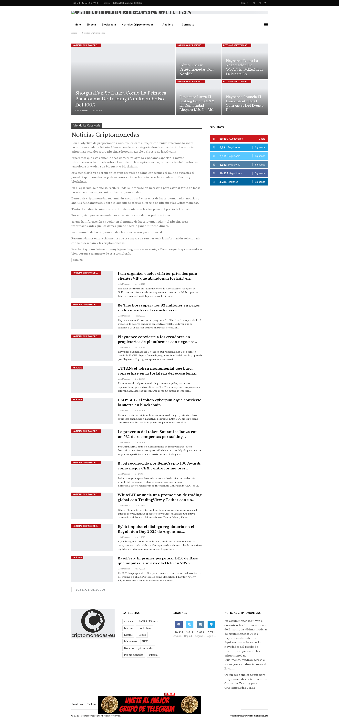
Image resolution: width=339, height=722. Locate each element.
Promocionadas (133, 654)
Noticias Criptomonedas (138, 24)
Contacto (188, 24)
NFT (145, 641)
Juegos (142, 634)
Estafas (78, 260)
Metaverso (130, 641)
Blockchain (109, 24)
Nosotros (106, 3)
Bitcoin (91, 24)
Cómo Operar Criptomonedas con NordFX (196, 69)
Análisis (167, 24)
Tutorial (153, 654)
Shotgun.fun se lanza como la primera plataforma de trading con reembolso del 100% (120, 99)
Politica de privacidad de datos (127, 3)
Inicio (77, 24)
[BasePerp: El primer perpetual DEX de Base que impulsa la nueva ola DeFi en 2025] (92, 569)
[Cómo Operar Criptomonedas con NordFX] (198, 61)
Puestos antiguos (90, 589)
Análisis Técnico (149, 621)
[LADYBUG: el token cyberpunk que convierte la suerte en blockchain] (92, 411)
